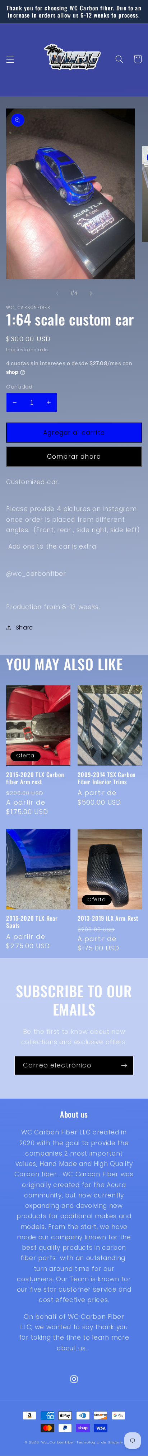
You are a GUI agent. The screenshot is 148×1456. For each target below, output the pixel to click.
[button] (10, 59)
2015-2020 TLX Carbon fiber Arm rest (35, 778)
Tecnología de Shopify (100, 1442)
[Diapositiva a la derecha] (91, 293)
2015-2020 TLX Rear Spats (32, 922)
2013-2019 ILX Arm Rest (108, 918)
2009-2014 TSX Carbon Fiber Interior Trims (107, 778)
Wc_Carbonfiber (58, 1442)
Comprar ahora (74, 456)
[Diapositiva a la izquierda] (57, 293)
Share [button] (24, 627)
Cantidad (19, 386)
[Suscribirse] (124, 1065)
